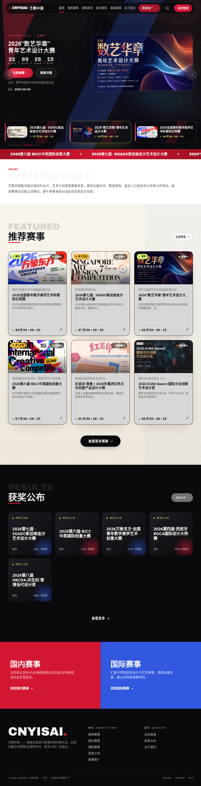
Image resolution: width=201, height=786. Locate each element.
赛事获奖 (87, 8)
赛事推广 (94, 759)
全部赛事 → (182, 237)
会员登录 (183, 8)
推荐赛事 (73, 8)
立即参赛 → (20, 73)
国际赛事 (115, 8)
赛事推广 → (149, 8)
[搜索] (167, 8)
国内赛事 (101, 8)
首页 (61, 8)
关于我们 (129, 8)
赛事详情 (46, 73)
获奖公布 (94, 753)
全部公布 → (182, 498)
